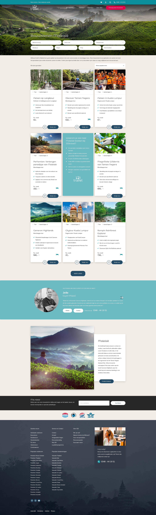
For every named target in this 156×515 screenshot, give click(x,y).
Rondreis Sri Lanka (36, 487)
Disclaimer (40, 511)
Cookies (47, 511)
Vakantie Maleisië (56, 467)
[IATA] (91, 415)
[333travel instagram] (35, 500)
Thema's (81, 7)
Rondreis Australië (35, 494)
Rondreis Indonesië (36, 465)
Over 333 (99, 7)
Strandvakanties (35, 440)
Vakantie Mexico (56, 477)
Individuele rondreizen (36, 432)
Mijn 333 (54, 442)
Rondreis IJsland (35, 477)
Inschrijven (118, 403)
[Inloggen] (106, 2)
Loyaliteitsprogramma (58, 445)
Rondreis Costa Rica (36, 482)
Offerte (67, 310)
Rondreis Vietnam (35, 472)
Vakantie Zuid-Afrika (57, 460)
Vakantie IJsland (56, 475)
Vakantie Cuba (56, 487)
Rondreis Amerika (35, 467)
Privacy (53, 511)
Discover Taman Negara (77, 98)
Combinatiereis (35, 447)
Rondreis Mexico (35, 480)
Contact (78, 310)
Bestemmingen (70, 7)
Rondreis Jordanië (35, 492)
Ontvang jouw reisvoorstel (116, 7)
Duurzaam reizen (78, 442)
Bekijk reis (53, 127)
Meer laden (78, 273)
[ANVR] (65, 415)
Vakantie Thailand (57, 455)
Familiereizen (34, 437)
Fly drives (33, 442)
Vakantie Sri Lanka (57, 472)
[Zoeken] (110, 2)
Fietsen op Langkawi (43, 98)
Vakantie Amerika (56, 463)
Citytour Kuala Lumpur (76, 230)
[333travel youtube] (39, 500)
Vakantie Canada (56, 465)
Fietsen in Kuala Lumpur (110, 98)
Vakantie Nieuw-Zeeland (58, 485)
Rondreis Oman (35, 489)
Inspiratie (90, 7)
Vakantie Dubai (56, 482)
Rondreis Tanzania (36, 475)
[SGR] (82, 415)
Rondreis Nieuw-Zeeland (37, 455)
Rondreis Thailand (35, 458)
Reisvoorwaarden (78, 440)
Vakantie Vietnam (56, 470)
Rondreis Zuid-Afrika (36, 460)
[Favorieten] (101, 2)
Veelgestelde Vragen (57, 437)
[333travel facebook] (32, 500)
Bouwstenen (34, 435)
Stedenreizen (34, 445)
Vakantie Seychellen (57, 489)
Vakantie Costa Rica (57, 480)
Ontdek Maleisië (106, 381)
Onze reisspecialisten (79, 437)
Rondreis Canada (35, 470)
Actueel (54, 435)
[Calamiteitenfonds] (74, 415)
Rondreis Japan (35, 463)
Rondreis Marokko (36, 485)
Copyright (33, 511)
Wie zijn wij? (76, 432)
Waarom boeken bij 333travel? (81, 435)
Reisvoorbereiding (57, 440)
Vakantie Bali (55, 458)
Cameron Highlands (43, 230)
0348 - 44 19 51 (100, 310)
